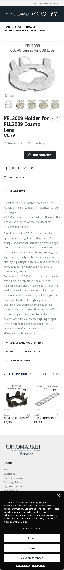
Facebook (6, 168)
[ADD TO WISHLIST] (28, 415)
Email (32, 168)
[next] (57, 118)
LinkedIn (19, 168)
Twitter (13, 168)
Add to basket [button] (24, 390)
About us (9, 469)
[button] (58, 495)
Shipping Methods (14, 482)
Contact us (9, 473)
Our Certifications (13, 478)
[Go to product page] (17, 397)
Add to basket (42, 155)
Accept (32, 538)
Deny (32, 548)
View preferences (32, 558)
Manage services (31, 528)
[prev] (52, 118)
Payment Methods (14, 486)
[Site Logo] (22, 14)
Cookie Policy (23, 565)
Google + (26, 168)
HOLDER (7, 415)
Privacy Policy (39, 565)
